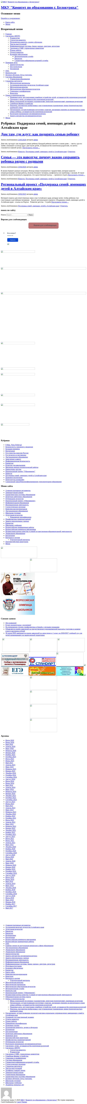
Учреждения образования (20, 79)
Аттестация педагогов (14, 515)
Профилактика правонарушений (18, 519)
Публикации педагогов (14, 499)
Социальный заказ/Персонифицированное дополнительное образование (33, 482)
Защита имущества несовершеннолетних (26, 116)
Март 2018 (9, 900)
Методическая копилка (19, 87)
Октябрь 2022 (10, 818)
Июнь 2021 (9, 841)
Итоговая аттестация (13, 966)
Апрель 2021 (10, 843)
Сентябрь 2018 (11, 894)
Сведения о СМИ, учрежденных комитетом (27, 48)
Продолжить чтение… (31, 148)
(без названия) (10, 623)
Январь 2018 (10, 902)
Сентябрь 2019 (11, 873)
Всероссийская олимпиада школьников (20, 529)
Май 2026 (9, 744)
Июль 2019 (9, 877)
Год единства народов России (16, 453)
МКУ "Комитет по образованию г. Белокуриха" (39, 7)
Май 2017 (9, 908)
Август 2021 (10, 836)
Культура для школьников (15, 465)
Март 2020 (9, 863)
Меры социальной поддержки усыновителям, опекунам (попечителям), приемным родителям (46, 101)
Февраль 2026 (10, 751)
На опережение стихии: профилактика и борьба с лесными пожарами (32, 627)
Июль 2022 (9, 820)
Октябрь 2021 (10, 834)
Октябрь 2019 (10, 871)
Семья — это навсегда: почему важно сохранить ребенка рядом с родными (40, 159)
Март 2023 (9, 810)
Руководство (15, 38)
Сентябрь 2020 (11, 853)
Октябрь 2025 (10, 757)
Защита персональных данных (17, 521)
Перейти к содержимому (10, 18)
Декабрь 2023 (10, 796)
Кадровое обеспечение (19, 54)
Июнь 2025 (9, 761)
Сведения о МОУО (12, 36)
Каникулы (9, 463)
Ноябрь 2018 (10, 890)
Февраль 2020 (10, 865)
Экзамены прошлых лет (14, 1085)
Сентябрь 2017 (11, 906)
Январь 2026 (10, 753)
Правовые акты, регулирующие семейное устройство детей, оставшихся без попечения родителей (48, 97)
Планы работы (15, 50)
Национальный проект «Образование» (20, 501)
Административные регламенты (17, 490)
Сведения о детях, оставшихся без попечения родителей (31, 99)
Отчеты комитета (16, 52)
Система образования (13, 77)
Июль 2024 (9, 781)
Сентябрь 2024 (11, 777)
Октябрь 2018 (10, 892)
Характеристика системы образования (20, 495)
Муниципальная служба (23, 56)
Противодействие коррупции (16, 542)
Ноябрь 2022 (10, 816)
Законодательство (17, 65)
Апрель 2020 (10, 861)
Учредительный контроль (20, 540)
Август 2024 (10, 779)
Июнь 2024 (9, 783)
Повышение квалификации (20, 517)
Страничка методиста (13, 81)
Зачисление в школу (13, 459)
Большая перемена (12, 449)
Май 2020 (9, 859)
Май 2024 (9, 785)
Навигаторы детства (13, 469)
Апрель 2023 (10, 808)
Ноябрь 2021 (10, 832)
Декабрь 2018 (10, 888)
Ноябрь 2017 (10, 904)
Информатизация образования (17, 503)
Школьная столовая (13, 513)
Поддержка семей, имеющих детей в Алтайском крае (46, 152)
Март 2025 (9, 767)
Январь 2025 (10, 771)
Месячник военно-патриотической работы (21, 467)
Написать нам (10, 73)
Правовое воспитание (13, 478)
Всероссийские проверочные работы (19, 527)
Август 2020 (10, 855)
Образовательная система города (18, 997)
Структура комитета (18, 40)
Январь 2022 (10, 828)
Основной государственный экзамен (19, 1017)
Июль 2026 (9, 740)
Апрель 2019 (10, 884)
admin (35, 140)
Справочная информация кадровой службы (31, 60)
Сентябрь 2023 (11, 800)
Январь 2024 (10, 793)
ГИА (7, 71)
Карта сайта (10, 22)
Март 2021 (9, 845)
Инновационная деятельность (17, 505)
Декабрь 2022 (10, 814)
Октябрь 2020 (10, 851)
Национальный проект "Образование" (20, 471)
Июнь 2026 (9, 742)
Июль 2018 (9, 898)
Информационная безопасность (17, 461)
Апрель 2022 (10, 822)
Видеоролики (10, 935)
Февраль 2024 (10, 791)
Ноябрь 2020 (10, 849)
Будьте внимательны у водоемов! (18, 625)
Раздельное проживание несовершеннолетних (28, 114)
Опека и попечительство (15, 95)
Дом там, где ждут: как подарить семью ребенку (40, 134)
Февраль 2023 (10, 812)
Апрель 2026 (10, 746)
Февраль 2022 (10, 826)
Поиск (3, 215)
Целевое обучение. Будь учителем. (18, 75)
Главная (8, 34)
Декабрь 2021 (10, 830)
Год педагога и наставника (15, 455)
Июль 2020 (9, 857)
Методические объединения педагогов (25, 89)
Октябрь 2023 (10, 798)
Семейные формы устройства (21, 103)
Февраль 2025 (10, 769)
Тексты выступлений (18, 44)
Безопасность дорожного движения (19, 447)
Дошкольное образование (15, 533)
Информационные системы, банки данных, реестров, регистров (35, 46)
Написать (13, 240)
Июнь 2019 (9, 879)
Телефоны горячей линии (15, 1070)
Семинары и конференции (20, 91)
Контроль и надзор (12, 538)
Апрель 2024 (10, 787)
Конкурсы (14, 93)
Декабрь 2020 (10, 847)
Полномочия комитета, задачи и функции (26, 42)
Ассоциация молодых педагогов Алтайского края (29, 85)
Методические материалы (20, 83)
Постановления (16, 67)
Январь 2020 (10, 867)
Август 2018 (10, 896)
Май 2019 (9, 881)
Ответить (71, 152)
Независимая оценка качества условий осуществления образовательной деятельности (38, 531)
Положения (14, 69)
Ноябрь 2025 (10, 755)
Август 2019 (10, 875)
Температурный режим (14, 493)
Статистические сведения (15, 507)
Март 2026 (9, 748)
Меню (7, 24)
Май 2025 (9, 763)
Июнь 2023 (9, 804)
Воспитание (10, 451)
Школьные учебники (13, 525)
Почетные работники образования (18, 497)
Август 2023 (10, 802)
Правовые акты (11, 63)
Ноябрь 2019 (10, 869)
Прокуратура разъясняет (14, 480)
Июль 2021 (9, 839)
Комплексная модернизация (16, 509)
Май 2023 (9, 806)
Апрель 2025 (10, 765)
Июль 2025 (9, 759)
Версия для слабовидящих (45, 225)
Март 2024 (9, 789)
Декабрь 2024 (10, 773)
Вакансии (18, 58)
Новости (21, 152)
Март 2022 (9, 824)
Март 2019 (9, 886)
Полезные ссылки (12, 1025)
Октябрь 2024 (10, 775)
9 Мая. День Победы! (13, 445)
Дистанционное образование (16, 457)
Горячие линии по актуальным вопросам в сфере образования (29, 946)
